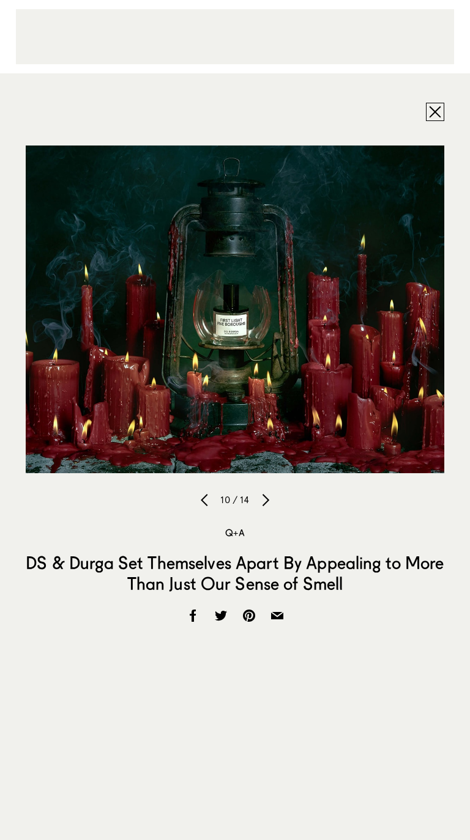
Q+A (234, 532)
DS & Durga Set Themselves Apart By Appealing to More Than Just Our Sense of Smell (235, 573)
